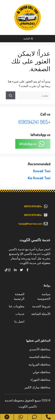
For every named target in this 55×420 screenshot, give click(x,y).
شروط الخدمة (41, 306)
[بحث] (10, 95)
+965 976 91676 (33, 206)
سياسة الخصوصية (43, 296)
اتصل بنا (19, 321)
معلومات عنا (16, 306)
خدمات (19, 314)
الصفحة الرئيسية (19, 296)
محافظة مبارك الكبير (37, 387)
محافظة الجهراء (40, 380)
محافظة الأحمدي (39, 349)
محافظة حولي (41, 372)
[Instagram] (9, 269)
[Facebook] (27, 269)
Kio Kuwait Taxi (39, 177)
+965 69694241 (34, 121)
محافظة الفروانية (39, 364)
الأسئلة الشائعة (40, 314)
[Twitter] (21, 269)
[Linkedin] (15, 269)
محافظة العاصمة (39, 357)
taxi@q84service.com (30, 223)
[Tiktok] (6, 269)
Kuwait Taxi (41, 170)
